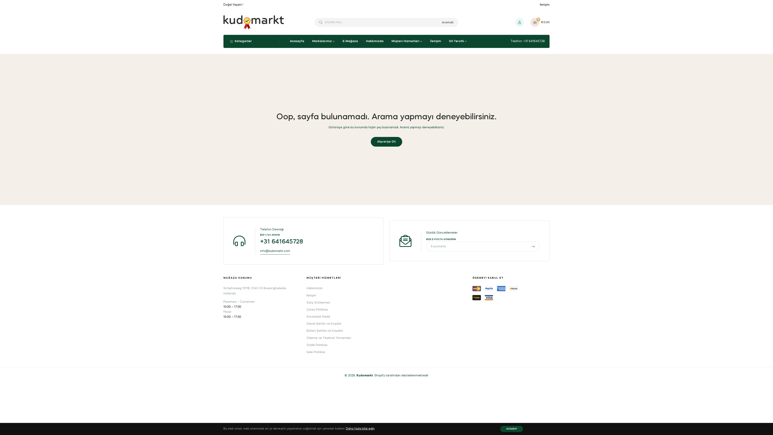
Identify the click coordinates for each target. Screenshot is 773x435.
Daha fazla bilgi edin (360, 428)
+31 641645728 (281, 242)
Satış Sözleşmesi (318, 302)
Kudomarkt (365, 375)
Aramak (448, 22)
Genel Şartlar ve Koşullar (324, 323)
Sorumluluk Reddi (318, 316)
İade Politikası (316, 352)
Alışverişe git (386, 141)
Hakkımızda (314, 288)
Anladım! (511, 429)
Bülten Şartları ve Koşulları (325, 330)
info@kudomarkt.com (275, 251)
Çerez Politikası (317, 309)
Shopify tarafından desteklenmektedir (401, 375)
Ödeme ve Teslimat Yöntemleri (329, 338)
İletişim (545, 4)
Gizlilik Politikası (317, 345)
